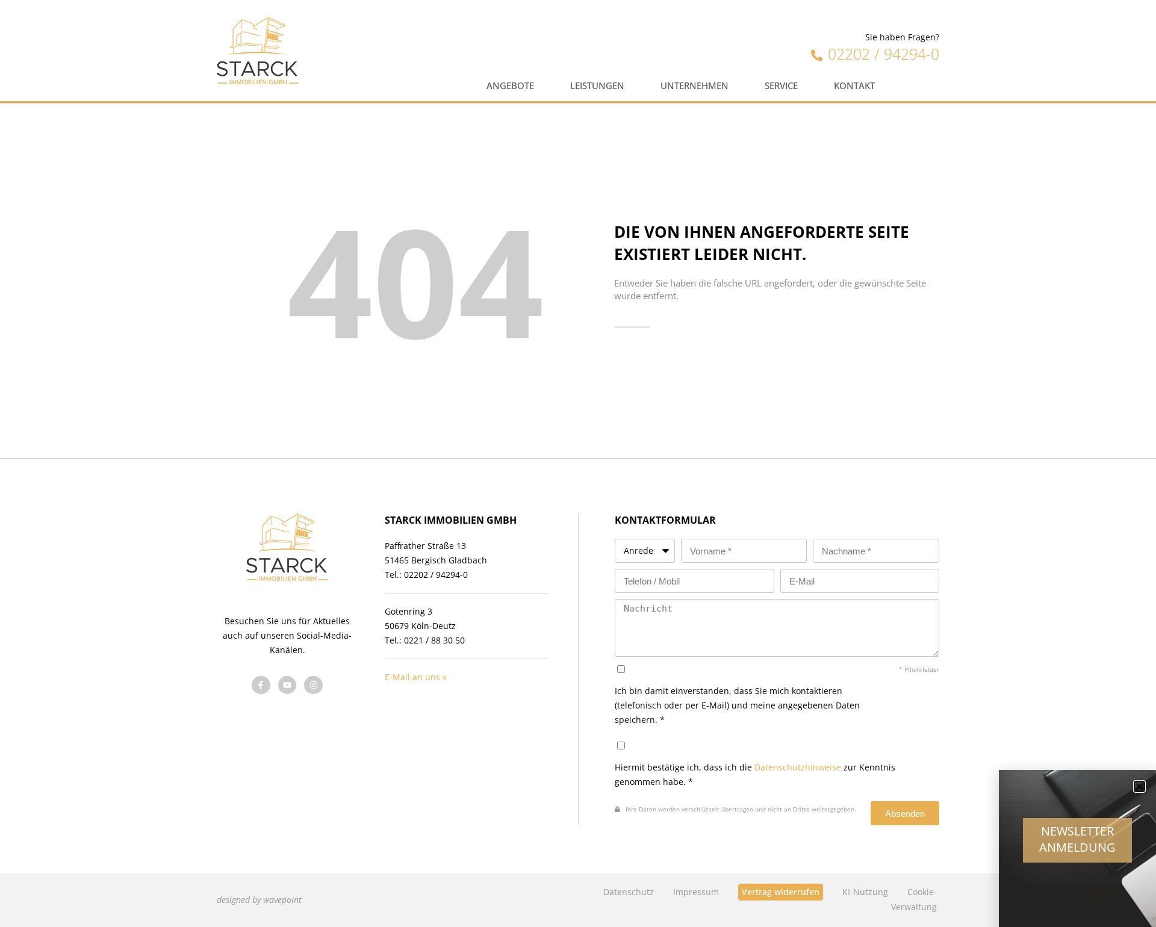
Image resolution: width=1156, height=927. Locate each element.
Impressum (696, 892)
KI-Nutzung (865, 892)
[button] (1139, 786)
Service (781, 85)
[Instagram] (313, 685)
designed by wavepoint (259, 899)
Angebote (510, 85)
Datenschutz (628, 892)
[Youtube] (287, 685)
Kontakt (854, 85)
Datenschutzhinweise (797, 767)
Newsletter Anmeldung (1077, 839)
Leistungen (597, 85)
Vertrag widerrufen (780, 892)
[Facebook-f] (261, 685)
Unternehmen (694, 85)
